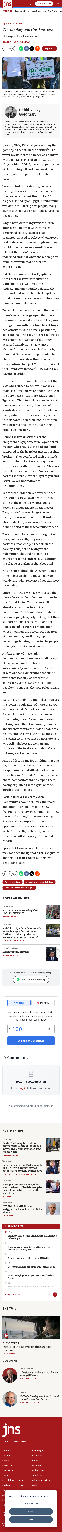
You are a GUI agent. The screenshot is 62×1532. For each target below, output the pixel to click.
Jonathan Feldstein (29, 1402)
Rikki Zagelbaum (10, 1155)
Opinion (6, 23)
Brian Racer (7, 1216)
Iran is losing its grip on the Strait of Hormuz (26, 1348)
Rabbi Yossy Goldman (16, 42)
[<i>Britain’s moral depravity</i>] (53, 954)
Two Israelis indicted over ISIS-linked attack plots (30, 1288)
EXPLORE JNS (13, 1131)
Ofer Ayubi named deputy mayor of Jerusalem (31, 1267)
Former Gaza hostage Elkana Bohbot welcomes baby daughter (32, 1237)
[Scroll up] (50, 1294)
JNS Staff (6, 1196)
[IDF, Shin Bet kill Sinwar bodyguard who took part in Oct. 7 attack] (53, 1208)
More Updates (12, 1294)
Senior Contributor (10, 948)
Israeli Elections (39, 11)
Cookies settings (31, 1503)
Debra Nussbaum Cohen (13, 941)
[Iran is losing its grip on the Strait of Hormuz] (31, 1327)
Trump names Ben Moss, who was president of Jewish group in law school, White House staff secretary (22, 1189)
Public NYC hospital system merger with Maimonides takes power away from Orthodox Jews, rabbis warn (22, 1147)
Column (19, 23)
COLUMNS (10, 1360)
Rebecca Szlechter (11, 1174)
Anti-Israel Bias (12, 881)
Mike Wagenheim (28, 1174)
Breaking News (15, 1225)
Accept (31, 1511)
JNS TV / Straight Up (10, 1343)
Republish (50, 48)
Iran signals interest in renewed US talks (28, 1258)
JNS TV (8, 1308)
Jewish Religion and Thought (19, 887)
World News (7, 1161)
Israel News (7, 1202)
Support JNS (44, 3)
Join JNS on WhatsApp (33, 979)
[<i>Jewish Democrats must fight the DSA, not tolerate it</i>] (53, 912)
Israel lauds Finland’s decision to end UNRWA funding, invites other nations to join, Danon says (22, 1167)
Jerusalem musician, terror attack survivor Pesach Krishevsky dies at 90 (29, 1248)
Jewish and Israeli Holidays (39, 881)
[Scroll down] (55, 1294)
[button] (15, 48)
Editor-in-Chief (8, 906)
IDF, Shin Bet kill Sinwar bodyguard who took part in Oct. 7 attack (22, 1209)
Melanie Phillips (10, 955)
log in (22, 1088)
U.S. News (6, 924)
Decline (31, 1519)
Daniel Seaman (9, 1354)
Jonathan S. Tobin (11, 916)
